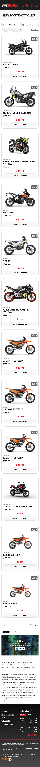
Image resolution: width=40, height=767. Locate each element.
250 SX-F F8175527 (13, 458)
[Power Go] (18, 759)
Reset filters (35, 30)
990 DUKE (8, 212)
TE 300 (6, 261)
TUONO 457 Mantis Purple (18, 506)
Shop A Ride (12, 756)
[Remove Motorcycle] (21, 30)
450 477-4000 (8, 724)
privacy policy (29, 748)
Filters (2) (12, 25)
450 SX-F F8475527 (13, 409)
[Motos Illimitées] (10, 5)
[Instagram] (32, 735)
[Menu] (36, 5)
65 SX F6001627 (11, 603)
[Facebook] (29, 735)
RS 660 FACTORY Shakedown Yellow (19, 162)
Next (31, 625)
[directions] (31, 5)
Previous (10, 625)
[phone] (27, 5)
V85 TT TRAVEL (11, 64)
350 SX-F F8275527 (13, 361)
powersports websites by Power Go (26, 754)
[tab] (23, 715)
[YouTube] (35, 735)
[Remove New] (7, 30)
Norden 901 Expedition (17, 113)
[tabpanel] (28, 725)
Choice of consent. (10, 749)
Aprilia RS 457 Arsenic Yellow (16, 311)
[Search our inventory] (22, 5)
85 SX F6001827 (11, 555)
